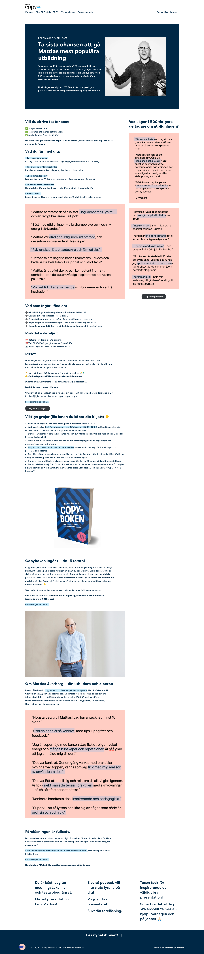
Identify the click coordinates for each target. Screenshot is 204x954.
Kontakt (174, 12)
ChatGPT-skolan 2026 (47, 12)
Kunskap (29, 12)
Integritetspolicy (49, 947)
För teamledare (68, 12)
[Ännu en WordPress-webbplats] (33, 9)
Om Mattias (162, 12)
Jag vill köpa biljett (38, 408)
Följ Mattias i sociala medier (71, 947)
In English (35, 947)
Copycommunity (85, 12)
